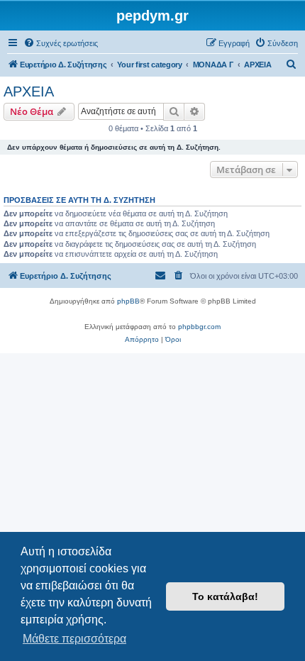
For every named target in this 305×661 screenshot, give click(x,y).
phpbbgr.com (199, 326)
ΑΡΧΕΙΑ (29, 91)
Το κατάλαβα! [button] (225, 596)
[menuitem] (60, 43)
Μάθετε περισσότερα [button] (74, 639)
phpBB (128, 301)
